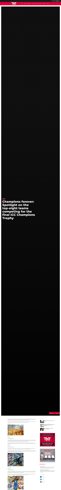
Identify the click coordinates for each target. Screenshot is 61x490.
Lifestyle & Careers (34, 3)
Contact (48, 3)
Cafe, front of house (42, 466)
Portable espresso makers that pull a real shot (49, 421)
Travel (22, 3)
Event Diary (40, 3)
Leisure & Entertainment (27, 3)
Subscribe (44, 3)
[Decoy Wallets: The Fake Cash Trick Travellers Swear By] (42, 429)
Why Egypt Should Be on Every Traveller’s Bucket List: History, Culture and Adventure (49, 425)
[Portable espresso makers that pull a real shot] (42, 421)
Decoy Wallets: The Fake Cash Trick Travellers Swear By (48, 428)
